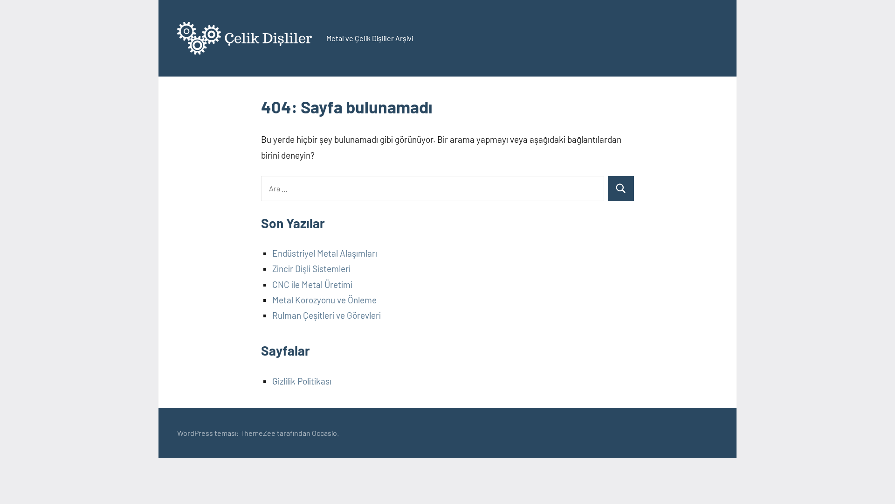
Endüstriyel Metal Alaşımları (324, 253)
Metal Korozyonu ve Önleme (324, 299)
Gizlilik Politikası (301, 381)
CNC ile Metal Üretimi (312, 284)
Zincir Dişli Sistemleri (311, 268)
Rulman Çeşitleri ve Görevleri (326, 315)
